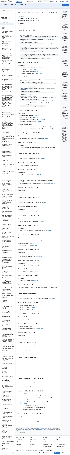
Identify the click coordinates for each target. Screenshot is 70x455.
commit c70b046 (48, 230)
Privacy (23, 450)
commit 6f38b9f (52, 298)
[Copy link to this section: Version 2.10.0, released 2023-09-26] (40, 197)
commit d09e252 (46, 202)
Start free (65, 4)
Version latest (22, 16)
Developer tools (30, 12)
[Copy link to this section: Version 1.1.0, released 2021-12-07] (39, 342)
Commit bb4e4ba (23, 399)
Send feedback (53, 16)
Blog (57, 439)
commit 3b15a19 (48, 43)
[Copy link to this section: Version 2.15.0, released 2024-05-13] (40, 142)
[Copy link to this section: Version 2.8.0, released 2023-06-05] (40, 216)
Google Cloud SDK (8, 4)
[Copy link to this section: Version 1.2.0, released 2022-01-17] (39, 333)
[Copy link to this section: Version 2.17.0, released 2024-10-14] (40, 110)
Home (19, 12)
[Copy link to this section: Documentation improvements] (35, 77)
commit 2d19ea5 (37, 174)
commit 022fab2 (27, 148)
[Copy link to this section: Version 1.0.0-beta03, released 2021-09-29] (44, 378)
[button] (7, 20)
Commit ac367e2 (23, 401)
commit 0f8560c (35, 280)
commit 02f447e (39, 256)
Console (52, 1)
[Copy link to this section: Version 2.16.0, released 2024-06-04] (41, 133)
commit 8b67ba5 (36, 115)
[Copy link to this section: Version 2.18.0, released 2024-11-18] (40, 62)
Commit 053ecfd (23, 348)
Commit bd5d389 (23, 403)
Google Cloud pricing (19, 441)
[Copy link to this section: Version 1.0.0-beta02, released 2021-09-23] (44, 391)
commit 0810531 (36, 338)
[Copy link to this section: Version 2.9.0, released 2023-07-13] (40, 206)
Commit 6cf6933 (23, 362)
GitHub (44, 439)
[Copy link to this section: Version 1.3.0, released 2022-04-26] (40, 323)
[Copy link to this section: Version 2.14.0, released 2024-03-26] (40, 153)
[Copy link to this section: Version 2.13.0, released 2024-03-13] (40, 162)
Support (31, 441)
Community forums (33, 439)
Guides (8, 7)
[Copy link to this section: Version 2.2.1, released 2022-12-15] (39, 285)
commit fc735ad (39, 67)
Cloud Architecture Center (47, 444)
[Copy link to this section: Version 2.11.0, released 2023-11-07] (40, 188)
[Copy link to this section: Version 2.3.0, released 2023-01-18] (39, 275)
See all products (19, 439)
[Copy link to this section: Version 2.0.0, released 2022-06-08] (40, 314)
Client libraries (22, 4)
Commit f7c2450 (23, 370)
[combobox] (43, 1)
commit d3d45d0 (32, 307)
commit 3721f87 (35, 245)
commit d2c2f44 (32, 309)
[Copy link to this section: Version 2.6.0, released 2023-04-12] (40, 235)
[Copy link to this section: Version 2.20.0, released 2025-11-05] (40, 20)
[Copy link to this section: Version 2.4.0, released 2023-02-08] (40, 260)
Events (57, 441)
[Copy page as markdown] (37, 19)
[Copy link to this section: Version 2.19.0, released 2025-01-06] (40, 30)
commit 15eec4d (44, 138)
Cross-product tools (29, 1)
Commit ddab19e (23, 380)
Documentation (24, 12)
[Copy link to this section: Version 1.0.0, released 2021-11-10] (39, 357)
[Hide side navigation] (13, 453)
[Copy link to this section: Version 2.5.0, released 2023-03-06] (40, 250)
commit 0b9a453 (54, 193)
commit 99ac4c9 (38, 240)
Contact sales (18, 444)
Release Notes (32, 442)
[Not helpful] (57, 12)
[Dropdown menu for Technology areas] (23, 1)
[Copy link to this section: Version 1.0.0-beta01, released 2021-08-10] (44, 414)
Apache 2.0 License (25, 429)
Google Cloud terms (33, 450)
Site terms (27, 450)
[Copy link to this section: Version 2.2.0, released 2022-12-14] (39, 293)
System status (32, 444)
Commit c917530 (23, 345)
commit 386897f (41, 328)
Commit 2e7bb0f (23, 347)
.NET (16, 4)
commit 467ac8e (36, 265)
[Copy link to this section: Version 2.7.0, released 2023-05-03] (40, 225)
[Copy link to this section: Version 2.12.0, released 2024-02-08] (40, 169)
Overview (3, 7)
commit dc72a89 (32, 319)
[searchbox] (7, 10)
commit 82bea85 (42, 158)
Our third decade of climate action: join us (45, 450)
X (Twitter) (58, 442)
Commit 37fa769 (23, 393)
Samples (19, 7)
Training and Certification (47, 446)
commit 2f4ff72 (42, 221)
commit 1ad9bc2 (35, 211)
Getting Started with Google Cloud (49, 441)
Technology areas (18, 1)
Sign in (67, 1)
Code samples (45, 442)
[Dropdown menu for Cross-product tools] (34, 1)
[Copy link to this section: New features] (26, 23)
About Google (18, 450)
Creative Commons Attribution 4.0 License (45, 428)
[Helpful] (55, 12)
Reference (14, 7)
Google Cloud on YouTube (60, 444)
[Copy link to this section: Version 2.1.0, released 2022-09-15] (39, 302)
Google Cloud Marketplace (20, 442)
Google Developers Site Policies (40, 429)
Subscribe (57, 452)
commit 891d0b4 (51, 183)
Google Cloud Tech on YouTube (61, 446)
